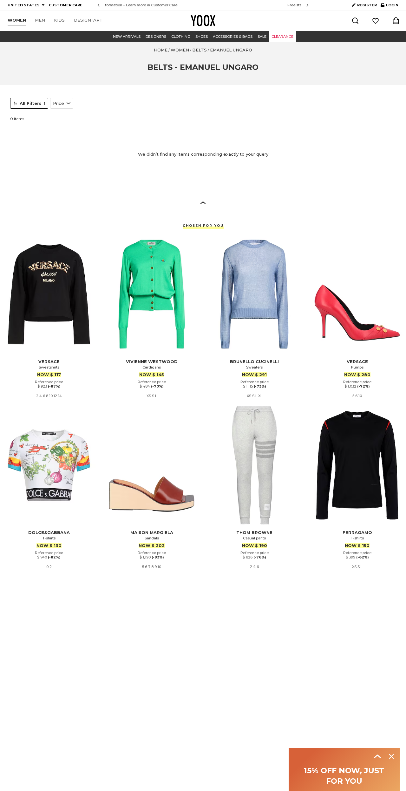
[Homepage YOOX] (203, 20)
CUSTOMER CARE (65, 5)
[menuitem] (17, 20)
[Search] (355, 20)
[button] (203, 202)
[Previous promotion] (98, 5)
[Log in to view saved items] (375, 20)
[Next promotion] (307, 5)
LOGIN (389, 6)
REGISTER (367, 5)
